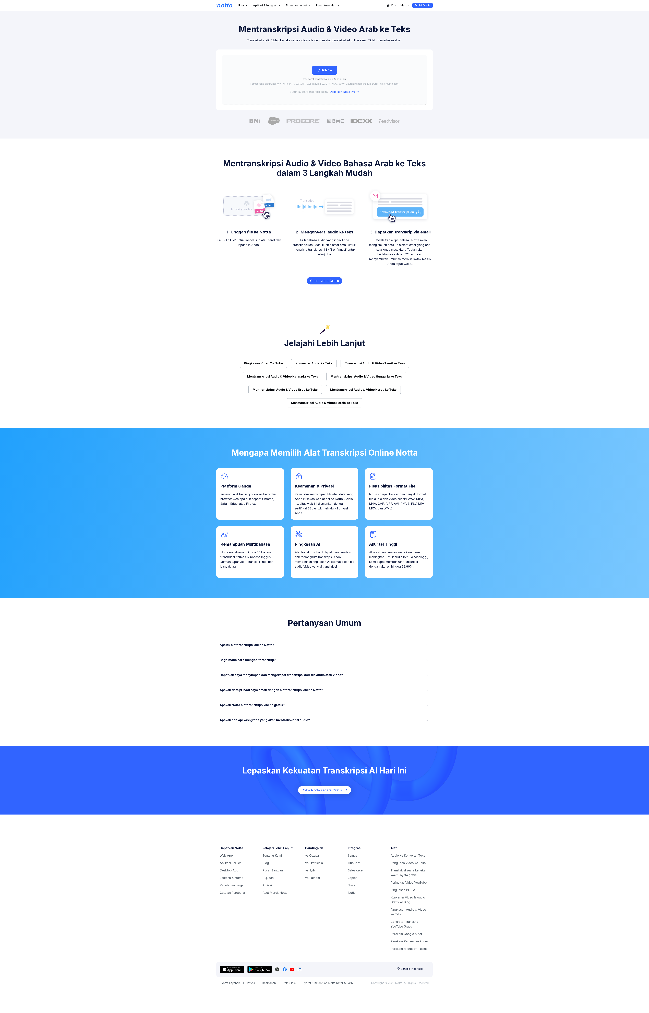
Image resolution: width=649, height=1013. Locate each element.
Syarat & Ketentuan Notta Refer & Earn (328, 983)
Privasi (251, 983)
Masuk (404, 5)
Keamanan (269, 983)
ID (391, 5)
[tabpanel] (324, 79)
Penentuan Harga (327, 5)
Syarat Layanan (230, 983)
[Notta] (224, 5)
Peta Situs (289, 983)
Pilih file (326, 70)
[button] (324, 80)
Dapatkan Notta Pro (343, 91)
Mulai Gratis (422, 5)
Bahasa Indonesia (412, 968)
